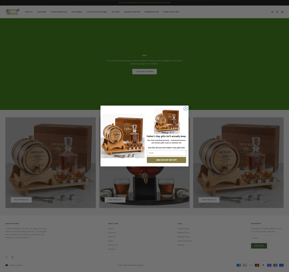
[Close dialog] (186, 108)
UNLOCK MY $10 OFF (166, 159)
